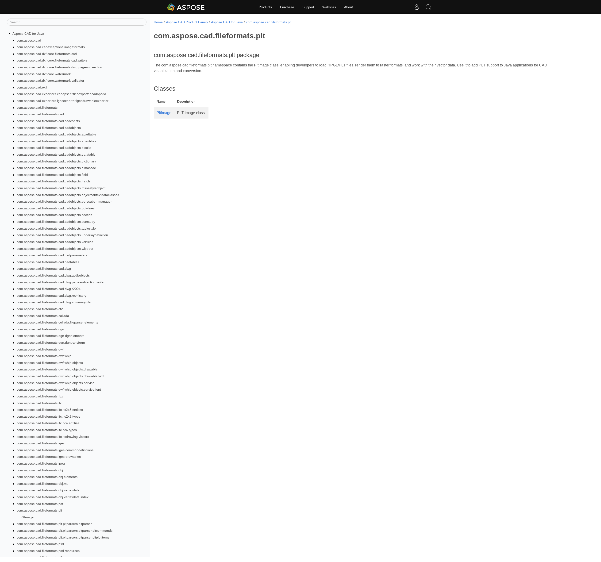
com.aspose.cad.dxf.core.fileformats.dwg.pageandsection (59, 67)
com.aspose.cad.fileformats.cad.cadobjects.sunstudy (56, 221)
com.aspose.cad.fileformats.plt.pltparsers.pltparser (54, 524)
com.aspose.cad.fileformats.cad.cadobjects (49, 128)
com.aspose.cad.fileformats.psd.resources (48, 551)
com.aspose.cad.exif (32, 87)
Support (308, 7)
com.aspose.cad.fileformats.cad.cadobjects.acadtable (56, 134)
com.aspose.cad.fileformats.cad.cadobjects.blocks (54, 148)
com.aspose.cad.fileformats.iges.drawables (49, 456)
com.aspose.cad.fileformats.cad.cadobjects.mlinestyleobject (61, 188)
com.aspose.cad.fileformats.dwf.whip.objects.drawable (57, 369)
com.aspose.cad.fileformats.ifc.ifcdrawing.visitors (53, 437)
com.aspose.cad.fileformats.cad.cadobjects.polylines (56, 208)
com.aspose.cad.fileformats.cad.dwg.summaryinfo (54, 302)
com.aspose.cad (29, 40)
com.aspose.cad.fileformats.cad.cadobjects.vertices (55, 242)
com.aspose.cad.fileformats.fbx (40, 396)
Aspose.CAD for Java (28, 33)
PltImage (27, 517)
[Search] (428, 7)
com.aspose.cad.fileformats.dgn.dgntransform (51, 342)
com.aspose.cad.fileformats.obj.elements (47, 477)
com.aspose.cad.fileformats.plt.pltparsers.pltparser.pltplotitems (63, 537)
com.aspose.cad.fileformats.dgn (40, 329)
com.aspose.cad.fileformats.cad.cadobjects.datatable (56, 154)
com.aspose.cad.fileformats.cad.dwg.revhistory (51, 295)
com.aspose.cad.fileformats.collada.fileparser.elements (57, 322)
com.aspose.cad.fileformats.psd (40, 544)
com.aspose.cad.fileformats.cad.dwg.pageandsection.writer (61, 282)
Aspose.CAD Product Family (187, 22)
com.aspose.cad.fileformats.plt (39, 510)
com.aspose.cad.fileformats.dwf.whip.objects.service (55, 383)
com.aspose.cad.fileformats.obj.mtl (42, 483)
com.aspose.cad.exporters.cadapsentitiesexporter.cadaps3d (61, 94)
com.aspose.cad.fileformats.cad (40, 114)
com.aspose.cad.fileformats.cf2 (40, 309)
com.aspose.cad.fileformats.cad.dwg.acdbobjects (53, 275)
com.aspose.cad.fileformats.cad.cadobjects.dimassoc (56, 168)
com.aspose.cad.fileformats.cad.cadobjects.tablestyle (56, 228)
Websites (329, 7)
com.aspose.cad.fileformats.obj (40, 470)
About (348, 7)
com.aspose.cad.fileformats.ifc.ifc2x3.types (48, 416)
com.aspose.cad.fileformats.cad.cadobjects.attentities (56, 141)
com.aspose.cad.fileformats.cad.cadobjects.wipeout (55, 248)
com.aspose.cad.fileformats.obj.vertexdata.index (53, 497)
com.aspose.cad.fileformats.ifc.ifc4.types (47, 430)
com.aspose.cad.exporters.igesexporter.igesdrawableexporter (62, 101)
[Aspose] (186, 7)
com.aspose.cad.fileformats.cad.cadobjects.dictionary (56, 161)
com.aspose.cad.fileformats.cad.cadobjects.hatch (53, 181)
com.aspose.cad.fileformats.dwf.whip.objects (50, 363)
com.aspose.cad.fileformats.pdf (40, 504)
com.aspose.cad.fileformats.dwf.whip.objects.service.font (59, 389)
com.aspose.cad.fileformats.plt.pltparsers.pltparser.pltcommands (64, 530)
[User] (417, 7)
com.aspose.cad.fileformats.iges (41, 443)
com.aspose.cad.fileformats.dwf (40, 349)
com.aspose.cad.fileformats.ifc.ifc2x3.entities (50, 410)
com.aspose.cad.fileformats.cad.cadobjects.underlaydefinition (62, 235)
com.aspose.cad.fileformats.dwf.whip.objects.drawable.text (60, 376)
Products (265, 7)
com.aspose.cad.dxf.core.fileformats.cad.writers (52, 60)
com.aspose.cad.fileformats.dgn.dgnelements (50, 336)
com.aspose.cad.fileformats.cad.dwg (44, 268)
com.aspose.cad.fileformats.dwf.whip (44, 356)
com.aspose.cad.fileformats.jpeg (41, 463)
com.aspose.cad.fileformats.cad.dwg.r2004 (49, 289)
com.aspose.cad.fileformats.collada (43, 316)
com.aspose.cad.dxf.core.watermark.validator (50, 80)
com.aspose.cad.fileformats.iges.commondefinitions (55, 450)
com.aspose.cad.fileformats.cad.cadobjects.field (52, 175)
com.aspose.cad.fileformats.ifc (39, 403)
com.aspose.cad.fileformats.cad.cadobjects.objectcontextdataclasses (68, 195)
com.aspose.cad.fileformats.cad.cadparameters (52, 255)
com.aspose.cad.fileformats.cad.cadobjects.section (54, 215)
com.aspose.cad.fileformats (37, 107)
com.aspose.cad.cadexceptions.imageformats (51, 47)
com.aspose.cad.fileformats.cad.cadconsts (48, 121)
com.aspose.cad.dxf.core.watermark (44, 74)
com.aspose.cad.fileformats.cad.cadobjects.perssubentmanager (64, 201)
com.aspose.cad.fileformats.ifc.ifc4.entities (48, 423)
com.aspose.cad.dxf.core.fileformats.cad (47, 54)
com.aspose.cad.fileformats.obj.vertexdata (48, 490)
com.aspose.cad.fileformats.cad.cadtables (48, 262)
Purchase (287, 7)
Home (158, 22)
